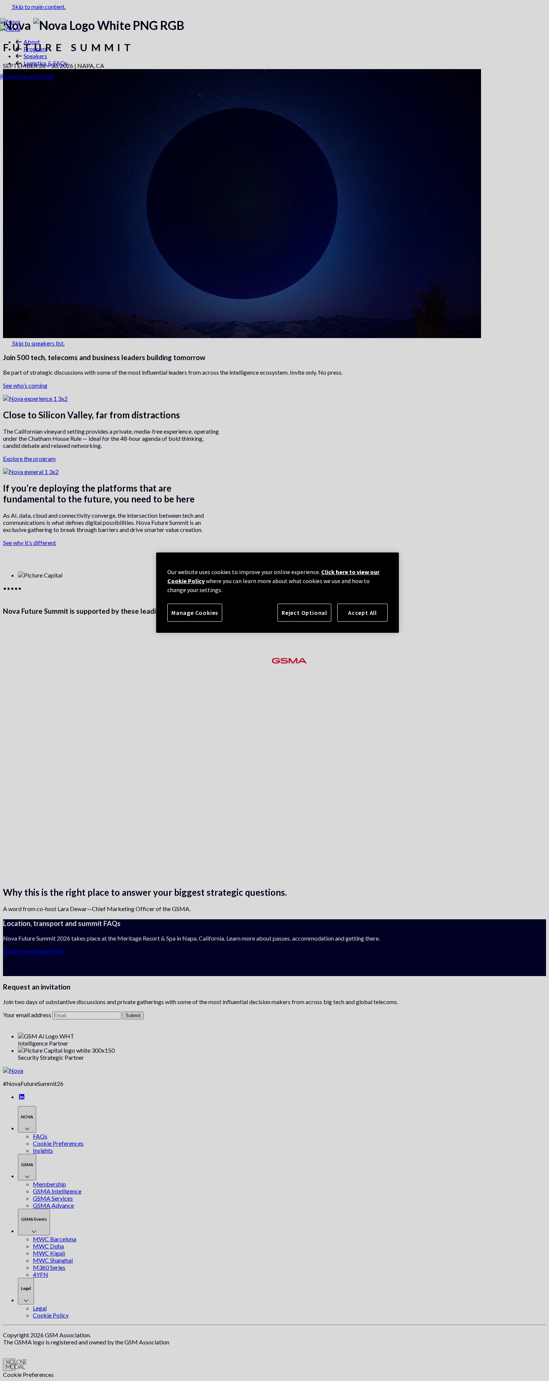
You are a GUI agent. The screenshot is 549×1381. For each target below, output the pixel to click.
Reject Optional (304, 612)
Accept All (362, 612)
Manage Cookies (194, 612)
